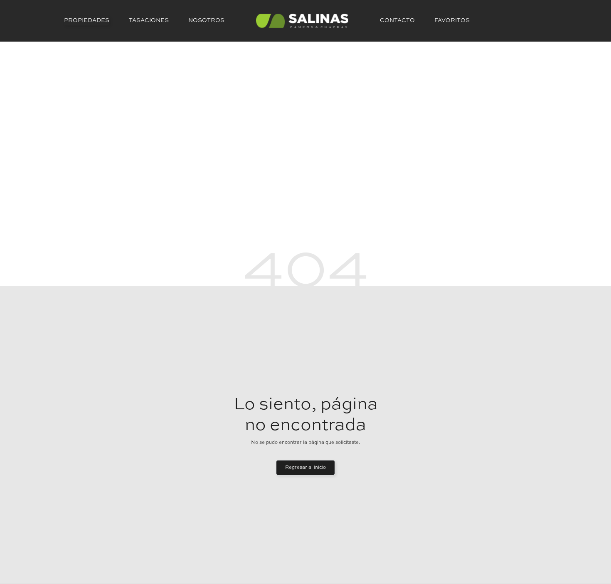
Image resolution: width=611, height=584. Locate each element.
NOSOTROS (206, 20)
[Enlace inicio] (302, 21)
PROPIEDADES (86, 20)
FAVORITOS (452, 20)
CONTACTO (397, 20)
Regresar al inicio (305, 467)
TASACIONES (149, 20)
